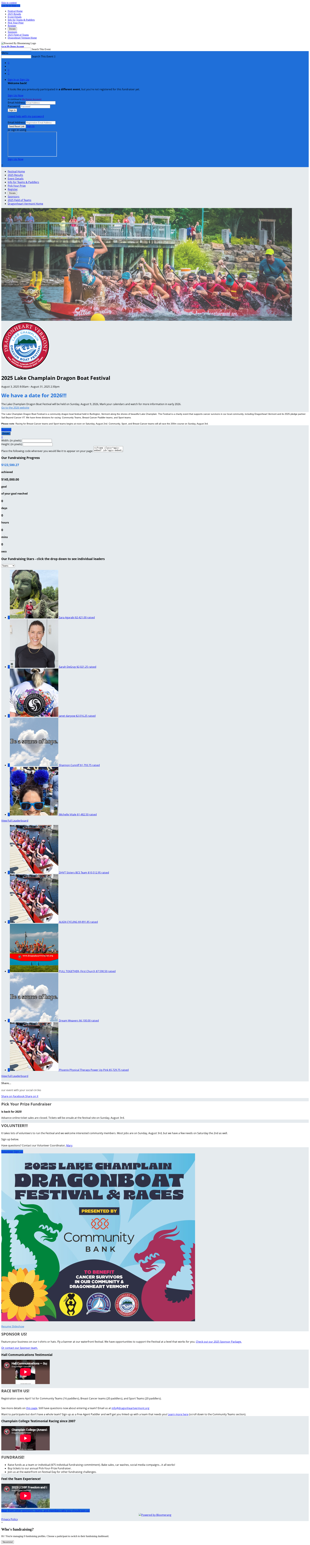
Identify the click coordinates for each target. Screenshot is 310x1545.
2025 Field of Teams (18, 34)
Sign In (30, 126)
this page (31, 1408)
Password (14, 106)
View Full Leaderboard (14, 820)
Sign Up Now (15, 95)
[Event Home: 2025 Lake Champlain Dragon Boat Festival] (25, 369)
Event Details (14, 17)
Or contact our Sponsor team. (19, 1348)
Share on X (31, 1096)
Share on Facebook (13, 1096)
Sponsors (12, 32)
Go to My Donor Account (12, 46)
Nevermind (8, 1542)
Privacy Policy (9, 1519)
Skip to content (9, 2)
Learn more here (178, 1414)
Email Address (16, 102)
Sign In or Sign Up (18, 79)
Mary (69, 1145)
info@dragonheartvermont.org (130, 1408)
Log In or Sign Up (10, 5)
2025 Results (14, 14)
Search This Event (41, 49)
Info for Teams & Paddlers (21, 19)
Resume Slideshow (12, 1326)
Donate (12, 29)
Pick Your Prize (16, 22)
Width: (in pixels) (11, 440)
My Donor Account (31, 99)
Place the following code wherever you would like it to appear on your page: (47, 451)
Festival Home (15, 11)
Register (12, 25)
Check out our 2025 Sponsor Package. (219, 1341)
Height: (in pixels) (11, 444)
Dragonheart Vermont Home (22, 37)
